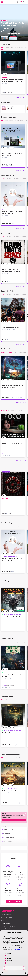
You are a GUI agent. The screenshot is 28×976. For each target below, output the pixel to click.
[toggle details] (24, 94)
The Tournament (8, 501)
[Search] (17, 2)
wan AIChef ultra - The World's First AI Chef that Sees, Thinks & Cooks (12, 81)
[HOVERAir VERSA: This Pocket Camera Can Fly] (13, 194)
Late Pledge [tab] (20, 410)
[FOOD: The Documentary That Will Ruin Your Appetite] (13, 426)
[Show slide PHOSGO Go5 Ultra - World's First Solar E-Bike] (13, 38)
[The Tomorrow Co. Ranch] (13, 310)
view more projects (21, 97)
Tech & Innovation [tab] (8, 47)
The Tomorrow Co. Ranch (10, 327)
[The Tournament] (13, 484)
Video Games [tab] (22, 352)
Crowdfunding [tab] (17, 178)
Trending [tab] (3, 526)
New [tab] (11, 468)
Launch (14, 820)
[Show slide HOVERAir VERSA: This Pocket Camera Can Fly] (4, 38)
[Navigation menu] (26, 2)
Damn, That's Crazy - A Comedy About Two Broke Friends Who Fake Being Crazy (12, 271)
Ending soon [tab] (18, 526)
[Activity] (20, 2)
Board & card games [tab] (6, 352)
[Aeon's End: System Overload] (13, 600)
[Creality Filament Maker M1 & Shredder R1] (13, 136)
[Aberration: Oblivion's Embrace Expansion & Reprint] (13, 368)
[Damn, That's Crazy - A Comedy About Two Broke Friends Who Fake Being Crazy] (13, 252)
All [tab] (2, 47)
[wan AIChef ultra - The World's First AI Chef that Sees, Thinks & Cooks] (13, 62)
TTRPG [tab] (16, 352)
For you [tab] (3, 178)
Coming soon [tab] (5, 468)
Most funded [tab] (11, 526)
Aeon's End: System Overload (12, 617)
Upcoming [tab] (9, 178)
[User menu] (23, 2)
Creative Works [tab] (19, 47)
